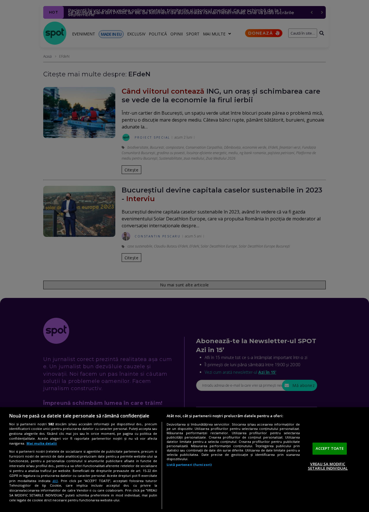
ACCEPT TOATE (330, 448)
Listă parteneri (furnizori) (189, 464)
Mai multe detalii (42, 443)
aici (55, 480)
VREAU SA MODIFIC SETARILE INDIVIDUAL (328, 466)
